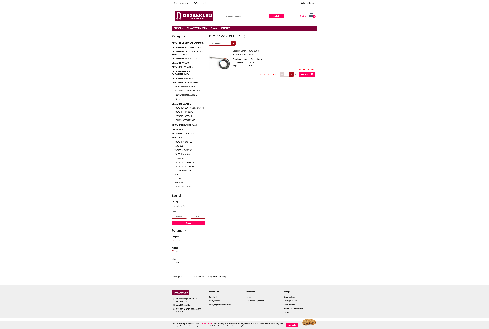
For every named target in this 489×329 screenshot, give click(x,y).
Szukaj (188, 223)
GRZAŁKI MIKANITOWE (182, 78)
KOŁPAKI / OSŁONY (182, 154)
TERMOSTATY (179, 158)
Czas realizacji (290, 297)
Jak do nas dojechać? (255, 301)
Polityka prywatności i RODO (220, 305)
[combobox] (222, 43)
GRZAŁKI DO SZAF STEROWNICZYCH (189, 108)
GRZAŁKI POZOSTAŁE (183, 142)
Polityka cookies (215, 301)
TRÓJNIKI (178, 179)
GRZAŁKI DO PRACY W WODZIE (186, 47)
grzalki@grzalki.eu (183, 305)
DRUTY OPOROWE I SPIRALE (184, 125)
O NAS (214, 28)
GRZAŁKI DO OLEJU (180, 63)
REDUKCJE (178, 146)
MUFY (176, 174)
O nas (248, 297)
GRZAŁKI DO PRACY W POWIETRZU (187, 43)
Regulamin (213, 297)
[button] (214, 291)
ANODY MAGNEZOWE (183, 187)
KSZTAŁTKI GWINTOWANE (185, 166)
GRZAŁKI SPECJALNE (181, 104)
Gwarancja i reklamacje (293, 308)
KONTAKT (225, 28)
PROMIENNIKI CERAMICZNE (185, 95)
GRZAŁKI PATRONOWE (183, 112)
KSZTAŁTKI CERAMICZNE (184, 162)
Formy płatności (290, 301)
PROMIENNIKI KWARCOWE (185, 87)
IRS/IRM (177, 99)
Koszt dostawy (289, 305)
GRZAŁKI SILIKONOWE (182, 67)
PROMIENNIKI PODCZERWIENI (185, 83)
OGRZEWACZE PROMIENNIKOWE (187, 91)
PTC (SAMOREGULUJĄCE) (184, 120)
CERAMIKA (177, 129)
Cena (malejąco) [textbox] (217, 43)
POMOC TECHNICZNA (197, 28)
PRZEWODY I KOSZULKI (182, 133)
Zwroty (286, 312)
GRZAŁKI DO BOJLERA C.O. (184, 59)
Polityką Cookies (207, 324)
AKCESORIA (177, 138)
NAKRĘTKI (178, 183)
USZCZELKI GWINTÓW (183, 150)
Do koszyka (305, 74)
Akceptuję (292, 325)
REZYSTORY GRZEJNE (183, 116)
